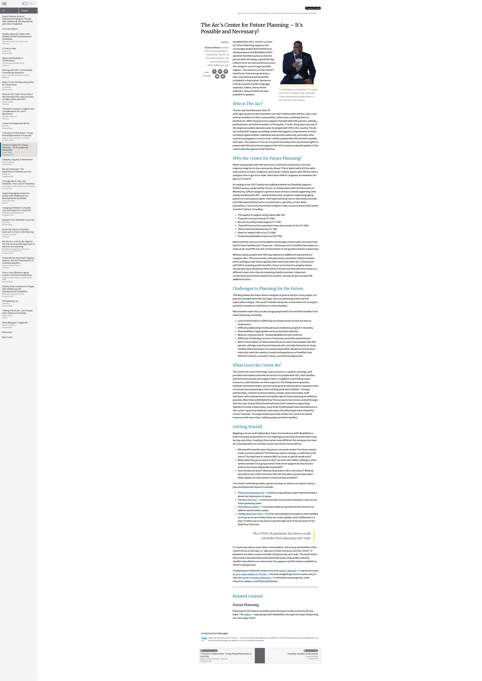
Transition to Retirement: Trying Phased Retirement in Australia (17, 136)
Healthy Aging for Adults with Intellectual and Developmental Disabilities (16, 39)
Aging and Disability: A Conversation (13, 61)
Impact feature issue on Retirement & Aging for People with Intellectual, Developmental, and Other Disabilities (17, 20)
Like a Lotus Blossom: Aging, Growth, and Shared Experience (17, 277)
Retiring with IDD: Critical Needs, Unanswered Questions (17, 74)
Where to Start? (250, 506)
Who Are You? (249, 499)
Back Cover (7, 337)
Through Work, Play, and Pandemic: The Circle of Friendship (18, 185)
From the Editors (10, 29)
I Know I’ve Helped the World (15, 125)
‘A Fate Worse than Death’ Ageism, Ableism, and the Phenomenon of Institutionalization (18, 263)
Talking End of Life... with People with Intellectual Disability (17, 314)
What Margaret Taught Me (15, 325)
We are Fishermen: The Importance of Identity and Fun (16, 173)
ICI (4, 10)
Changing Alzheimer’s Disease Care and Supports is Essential (16, 211)
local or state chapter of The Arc (250, 574)
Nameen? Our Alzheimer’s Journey (18, 222)
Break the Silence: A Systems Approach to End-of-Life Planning (18, 233)
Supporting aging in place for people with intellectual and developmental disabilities (16, 198)
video (247, 614)
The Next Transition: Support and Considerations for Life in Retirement (18, 113)
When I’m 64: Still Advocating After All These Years (18, 86)
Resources (7, 332)
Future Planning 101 (253, 492)
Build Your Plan (254, 513)
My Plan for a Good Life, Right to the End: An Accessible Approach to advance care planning (18, 247)
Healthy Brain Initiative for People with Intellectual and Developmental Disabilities (18, 291)
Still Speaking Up (10, 303)
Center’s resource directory (256, 577)
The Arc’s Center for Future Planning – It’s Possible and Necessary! (15, 150)
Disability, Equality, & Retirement (17, 161)
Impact (24, 10)
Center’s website (287, 570)
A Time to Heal (9, 50)
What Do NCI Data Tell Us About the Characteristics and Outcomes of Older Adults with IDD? (18, 99)
